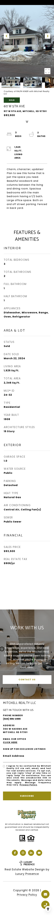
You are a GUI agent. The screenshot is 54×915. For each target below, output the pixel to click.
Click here (10, 742)
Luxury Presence (27, 874)
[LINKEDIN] (31, 853)
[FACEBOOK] (15, 853)
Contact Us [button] (27, 679)
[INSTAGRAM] (23, 853)
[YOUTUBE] (39, 853)
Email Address (13, 756)
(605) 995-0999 (12, 718)
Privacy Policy (28, 785)
